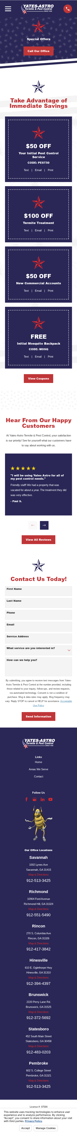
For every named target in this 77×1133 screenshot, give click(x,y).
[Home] (37, 9)
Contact (38, 776)
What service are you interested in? (31, 648)
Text (26, 170)
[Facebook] (26, 799)
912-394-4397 (38, 983)
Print (50, 170)
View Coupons (38, 378)
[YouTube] (50, 799)
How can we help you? (22, 660)
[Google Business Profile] (35, 799)
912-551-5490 (38, 915)
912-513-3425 (38, 880)
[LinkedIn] (43, 799)
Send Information (38, 716)
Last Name (14, 600)
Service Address (18, 636)
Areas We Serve (38, 769)
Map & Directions (38, 874)
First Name (14, 589)
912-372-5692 (38, 1017)
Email (38, 170)
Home (38, 762)
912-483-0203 (38, 1052)
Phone (11, 612)
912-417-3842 (38, 949)
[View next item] (44, 525)
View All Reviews (38, 540)
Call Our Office (38, 51)
